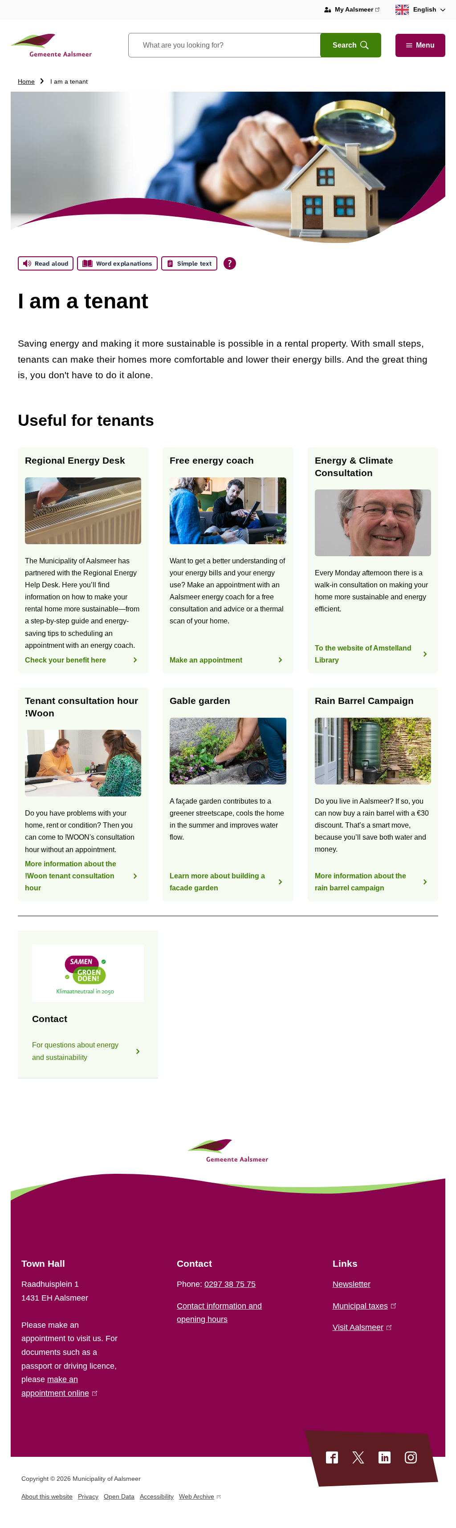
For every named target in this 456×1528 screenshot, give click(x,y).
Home (26, 81)
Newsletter (351, 1284)
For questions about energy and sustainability (75, 1051)
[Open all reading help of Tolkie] (230, 263)
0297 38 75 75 (230, 1284)
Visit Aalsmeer (360, 1327)
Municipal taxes (362, 1306)
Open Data (119, 1496)
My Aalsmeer (357, 10)
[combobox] (235, 45)
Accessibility (157, 1496)
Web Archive (196, 1498)
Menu (425, 45)
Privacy (88, 1496)
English (424, 9)
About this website (47, 1496)
